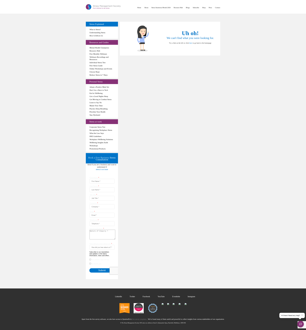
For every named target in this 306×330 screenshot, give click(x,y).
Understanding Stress (97, 33)
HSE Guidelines (95, 136)
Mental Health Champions (99, 48)
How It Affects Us (96, 36)
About (146, 7)
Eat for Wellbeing (96, 93)
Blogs (188, 7)
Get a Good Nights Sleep (99, 96)
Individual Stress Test (97, 63)
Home (139, 7)
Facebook (146, 296)
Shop (204, 7)
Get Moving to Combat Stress (101, 99)
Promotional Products (98, 149)
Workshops (94, 146)
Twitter (132, 296)
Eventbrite (176, 296)
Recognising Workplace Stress (101, 130)
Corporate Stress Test (97, 127)
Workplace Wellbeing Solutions (101, 139)
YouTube (161, 296)
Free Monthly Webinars (98, 54)
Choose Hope (95, 72)
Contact (217, 7)
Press (210, 7)
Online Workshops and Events (101, 69)
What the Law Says (97, 133)
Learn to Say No (96, 103)
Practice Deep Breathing (99, 109)
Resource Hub (178, 7)
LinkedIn (118, 296)
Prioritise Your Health (97, 112)
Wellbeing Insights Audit (99, 143)
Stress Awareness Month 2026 (161, 7)
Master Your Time (96, 106)
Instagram (191, 296)
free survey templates (139, 319)
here (190, 43)
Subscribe (196, 7)
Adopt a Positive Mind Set (99, 87)
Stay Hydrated (95, 115)
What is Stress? (95, 29)
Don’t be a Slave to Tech (99, 90)
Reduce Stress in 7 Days (99, 75)
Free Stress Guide (96, 66)
